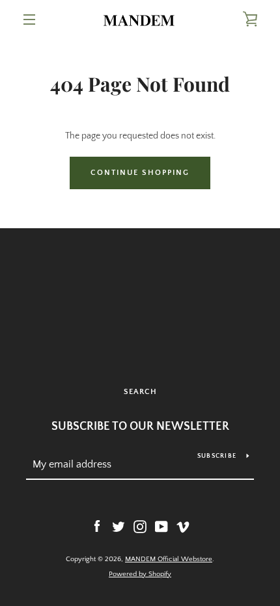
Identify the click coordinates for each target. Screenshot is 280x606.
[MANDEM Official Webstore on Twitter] (118, 526)
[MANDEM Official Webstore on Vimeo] (182, 526)
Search (140, 392)
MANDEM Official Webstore (168, 559)
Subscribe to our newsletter (140, 426)
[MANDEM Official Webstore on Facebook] (97, 526)
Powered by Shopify (140, 574)
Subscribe (216, 456)
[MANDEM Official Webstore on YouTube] (161, 526)
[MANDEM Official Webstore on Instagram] (140, 526)
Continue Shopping (140, 172)
